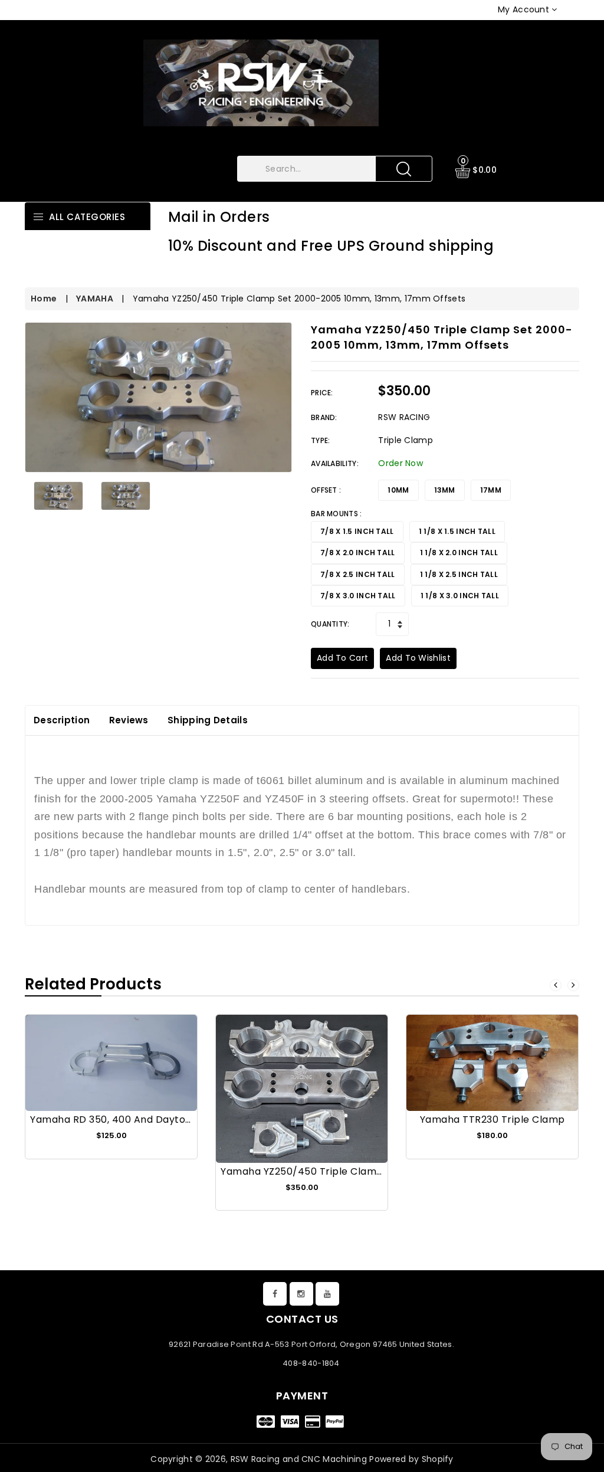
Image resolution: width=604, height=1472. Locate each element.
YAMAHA (94, 298)
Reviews (129, 720)
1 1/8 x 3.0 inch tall (460, 596)
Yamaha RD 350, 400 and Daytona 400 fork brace (153, 1119)
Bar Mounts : (336, 514)
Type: (320, 440)
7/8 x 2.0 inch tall (357, 553)
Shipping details (208, 720)
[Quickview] (140, 1069)
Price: (322, 393)
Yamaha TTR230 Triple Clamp (492, 1119)
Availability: (335, 463)
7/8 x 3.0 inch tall (358, 596)
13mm (444, 490)
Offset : (326, 490)
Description (62, 720)
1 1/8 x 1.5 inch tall (457, 531)
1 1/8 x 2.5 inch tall (459, 574)
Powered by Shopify (411, 1459)
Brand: (324, 417)
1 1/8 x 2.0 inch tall (459, 553)
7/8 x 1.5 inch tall (357, 531)
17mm (490, 490)
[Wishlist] (111, 1069)
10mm (398, 490)
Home (44, 298)
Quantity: (330, 624)
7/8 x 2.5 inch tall (357, 574)
